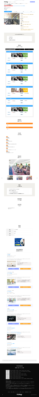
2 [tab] (18, 180)
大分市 (22, 378)
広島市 (11, 377)
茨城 (25, 371)
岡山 (13, 377)
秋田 (16, 370)
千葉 (16, 371)
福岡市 (11, 378)
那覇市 (31, 378)
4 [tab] (20, 180)
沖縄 (30, 378)
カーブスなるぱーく (9, 291)
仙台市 (25, 370)
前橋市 (29, 371)
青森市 (14, 370)
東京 (10, 371)
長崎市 (17, 378)
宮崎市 (25, 378)
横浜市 (14, 371)
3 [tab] (19, 180)
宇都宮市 (24, 371)
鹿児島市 (29, 378)
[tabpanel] (19, 178)
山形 (19, 370)
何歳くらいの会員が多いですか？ (12, 190)
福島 (27, 370)
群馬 (28, 371)
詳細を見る (14, 305)
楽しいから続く (11, 38)
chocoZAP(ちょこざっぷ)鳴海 (10, 309)
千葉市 (17, 371)
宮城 (24, 370)
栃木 (22, 371)
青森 (13, 370)
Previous (3, 18)
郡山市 (28, 370)
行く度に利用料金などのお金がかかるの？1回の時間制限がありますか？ (16, 193)
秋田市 (17, 370)
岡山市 (14, 377)
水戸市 (27, 371)
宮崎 (24, 378)
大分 (21, 378)
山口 (21, 377)
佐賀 (13, 378)
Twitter (2, 394)
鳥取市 (20, 377)
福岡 (10, 378)
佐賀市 (14, 378)
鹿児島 (27, 378)
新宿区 (11, 371)
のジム (10, 3)
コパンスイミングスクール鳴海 (10, 343)
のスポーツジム (13, 3)
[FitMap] (19, 395)
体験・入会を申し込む (26, 305)
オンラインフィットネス (6, 360)
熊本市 (20, 378)
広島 (10, 377)
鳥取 (18, 377)
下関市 (22, 377)
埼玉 (19, 371)
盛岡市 (23, 370)
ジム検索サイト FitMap (6, 3)
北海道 (10, 370)
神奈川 (13, 371)
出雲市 (17, 377)
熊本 (18, 378)
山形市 (20, 370)
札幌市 (12, 370)
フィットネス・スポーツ (10, 360)
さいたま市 (21, 371)
